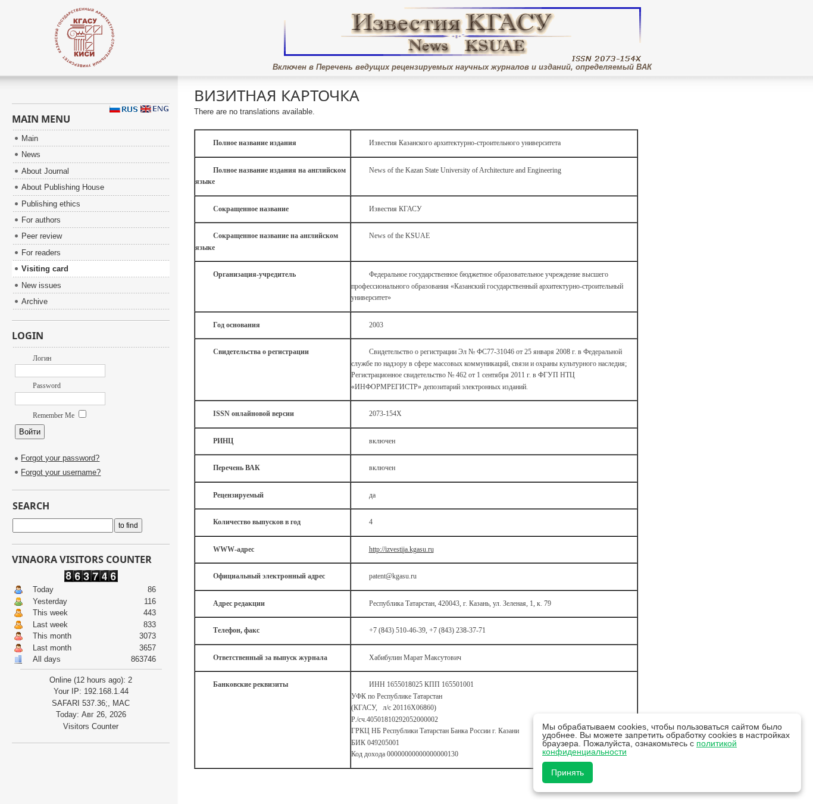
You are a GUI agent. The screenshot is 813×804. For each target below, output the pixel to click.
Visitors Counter (90, 726)
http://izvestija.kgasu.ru (401, 549)
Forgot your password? (60, 457)
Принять (567, 772)
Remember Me (54, 415)
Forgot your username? (61, 472)
